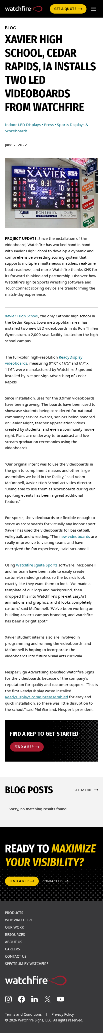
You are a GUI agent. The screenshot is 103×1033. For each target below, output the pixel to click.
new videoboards (74, 536)
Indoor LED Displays (23, 124)
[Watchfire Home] (51, 980)
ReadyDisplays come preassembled (36, 696)
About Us (13, 942)
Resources (15, 934)
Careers (12, 949)
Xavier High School (21, 315)
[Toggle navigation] (93, 8)
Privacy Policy (63, 1014)
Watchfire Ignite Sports (37, 564)
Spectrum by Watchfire (26, 963)
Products (14, 912)
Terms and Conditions (23, 1014)
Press (49, 124)
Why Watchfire (19, 920)
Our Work (14, 927)
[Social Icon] (8, 999)
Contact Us (15, 956)
